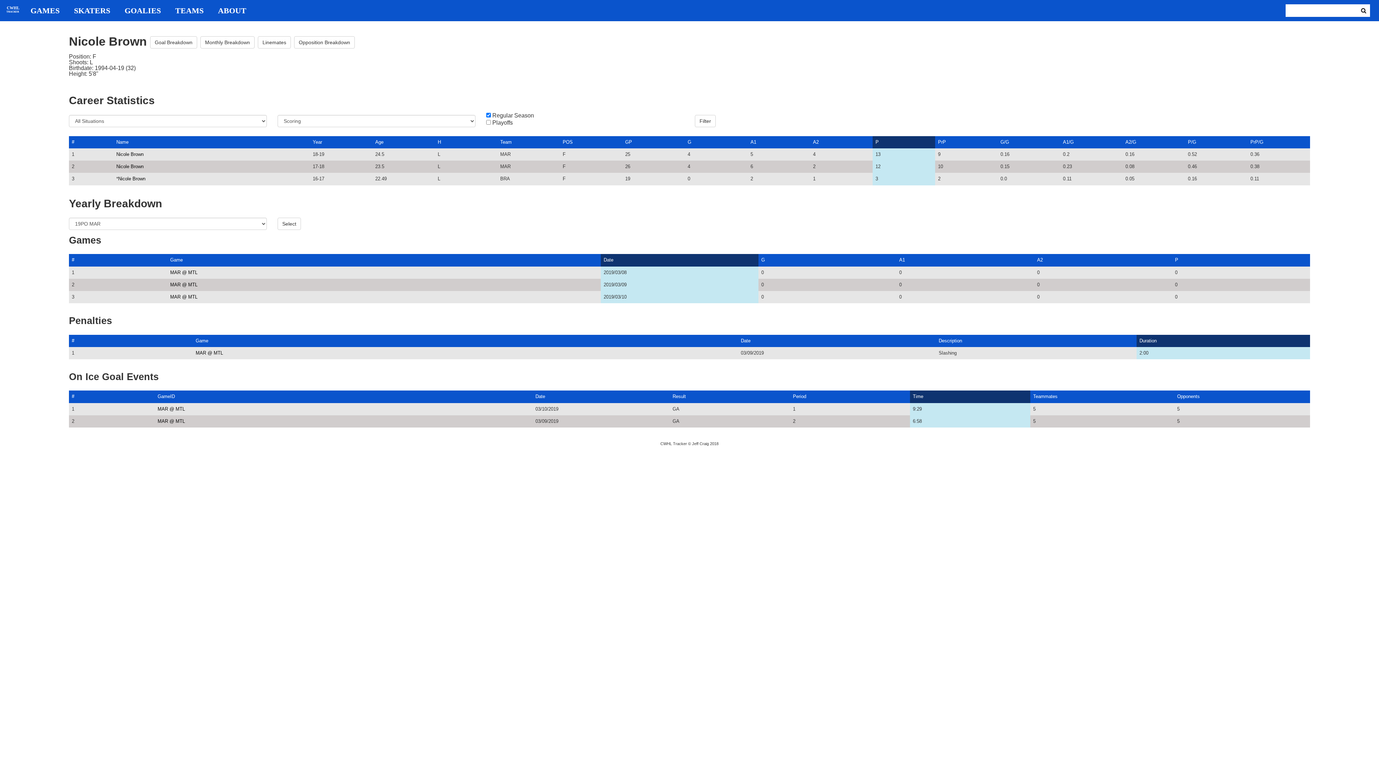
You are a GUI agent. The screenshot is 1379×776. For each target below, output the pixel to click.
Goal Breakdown (173, 42)
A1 (753, 142)
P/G (1192, 142)
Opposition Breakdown (324, 42)
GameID (166, 396)
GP (628, 142)
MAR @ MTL (184, 272)
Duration (1148, 340)
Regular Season (513, 116)
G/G (1004, 142)
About (232, 11)
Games (45, 11)
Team (506, 142)
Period (799, 396)
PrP (942, 142)
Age (379, 142)
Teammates (1045, 396)
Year (317, 142)
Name (122, 142)
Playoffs (502, 123)
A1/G (1068, 142)
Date (608, 260)
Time (918, 396)
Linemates (274, 42)
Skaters (92, 11)
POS (568, 142)
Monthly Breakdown (227, 42)
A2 (816, 142)
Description (950, 340)
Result (679, 396)
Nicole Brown (130, 154)
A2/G (1130, 142)
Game (176, 260)
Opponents (1188, 396)
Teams (189, 11)
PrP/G (1256, 142)
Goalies (143, 11)
